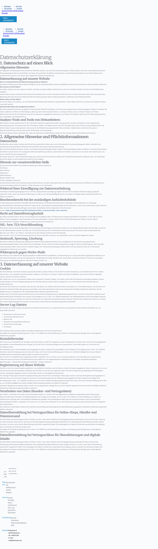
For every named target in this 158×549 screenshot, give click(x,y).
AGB (12, 525)
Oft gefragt (11, 512)
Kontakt (13, 518)
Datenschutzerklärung (18, 523)
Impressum (15, 520)
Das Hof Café (10, 482)
